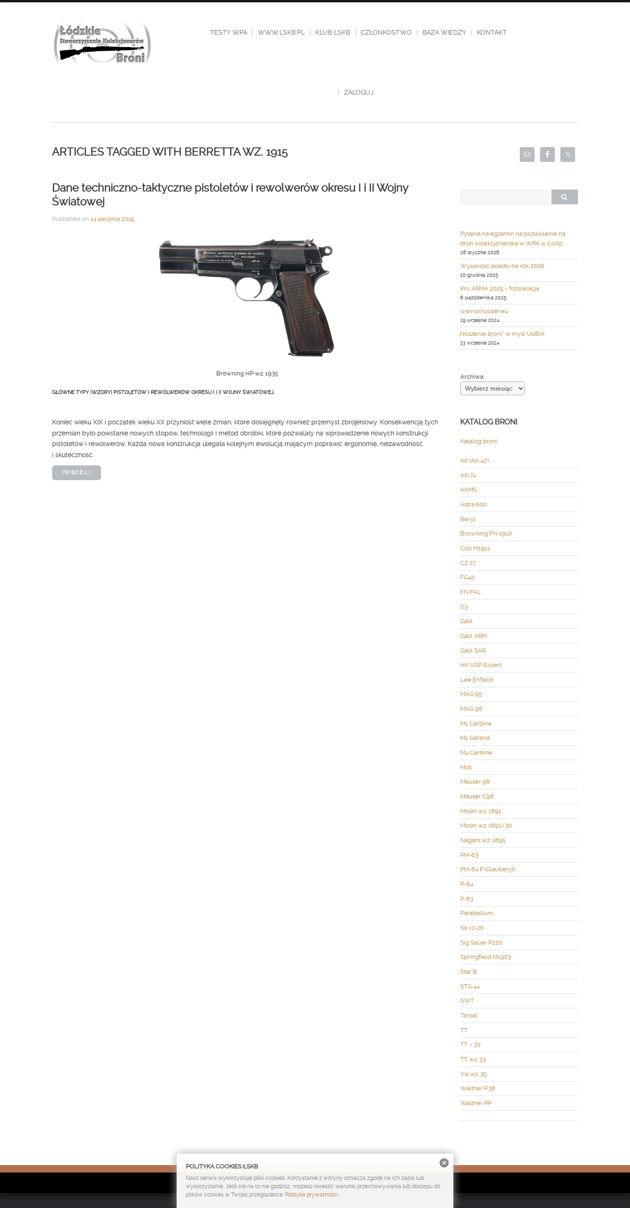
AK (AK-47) (474, 460)
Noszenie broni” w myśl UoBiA (502, 333)
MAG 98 (471, 708)
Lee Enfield (476, 679)
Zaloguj (359, 92)
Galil (466, 621)
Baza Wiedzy (444, 32)
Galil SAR (473, 650)
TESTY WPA (228, 32)
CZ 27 (468, 562)
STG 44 (470, 986)
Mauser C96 (477, 796)
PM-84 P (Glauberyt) (487, 869)
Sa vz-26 (472, 927)
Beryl (467, 519)
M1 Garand (475, 737)
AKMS (468, 489)
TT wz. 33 (473, 1059)
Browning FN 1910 (486, 533)
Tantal (468, 1015)
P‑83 (466, 898)
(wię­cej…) (76, 473)
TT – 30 (470, 1044)
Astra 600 (473, 504)
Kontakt (492, 32)
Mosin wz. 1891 (480, 811)
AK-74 (468, 475)
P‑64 (466, 884)
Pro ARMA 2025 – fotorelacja (499, 288)
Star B (468, 971)
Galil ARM (473, 635)
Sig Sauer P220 (481, 942)
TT (464, 1030)
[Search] (564, 197)
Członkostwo (386, 32)
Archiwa (471, 376)
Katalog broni (479, 441)
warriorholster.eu (484, 311)
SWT (467, 1000)
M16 (466, 767)
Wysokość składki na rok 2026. (502, 265)
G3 (464, 606)
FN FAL (470, 592)
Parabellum (476, 913)
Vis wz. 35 (473, 1074)
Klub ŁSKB (332, 32)
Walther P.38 (477, 1088)
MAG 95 (471, 693)
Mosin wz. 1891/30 (486, 825)
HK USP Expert (481, 664)
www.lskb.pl (281, 32)
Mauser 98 (475, 781)
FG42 (467, 577)
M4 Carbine (476, 752)
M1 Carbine (476, 723)
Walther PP (476, 1103)
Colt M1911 (475, 548)
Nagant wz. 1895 (482, 840)
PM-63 (469, 854)
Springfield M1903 (485, 956)
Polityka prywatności (312, 1194)
